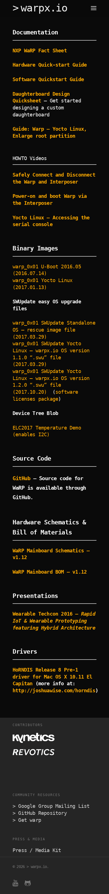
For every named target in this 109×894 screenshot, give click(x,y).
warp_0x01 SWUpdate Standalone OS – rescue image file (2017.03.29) (54, 329)
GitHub (23, 478)
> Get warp (27, 820)
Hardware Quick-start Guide (50, 65)
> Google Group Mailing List (51, 806)
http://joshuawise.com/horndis (54, 690)
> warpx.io (40, 8)
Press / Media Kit (37, 850)
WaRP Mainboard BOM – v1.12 (50, 572)
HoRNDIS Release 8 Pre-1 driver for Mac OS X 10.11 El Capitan (53, 676)
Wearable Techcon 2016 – (54, 620)
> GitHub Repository (40, 813)
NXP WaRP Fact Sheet (40, 50)
